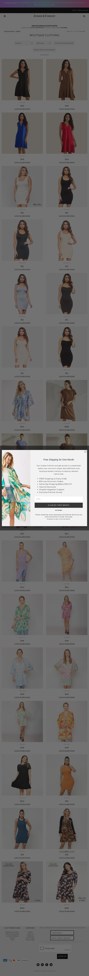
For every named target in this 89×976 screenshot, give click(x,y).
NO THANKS (58, 510)
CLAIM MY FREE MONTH (58, 505)
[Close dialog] (85, 452)
